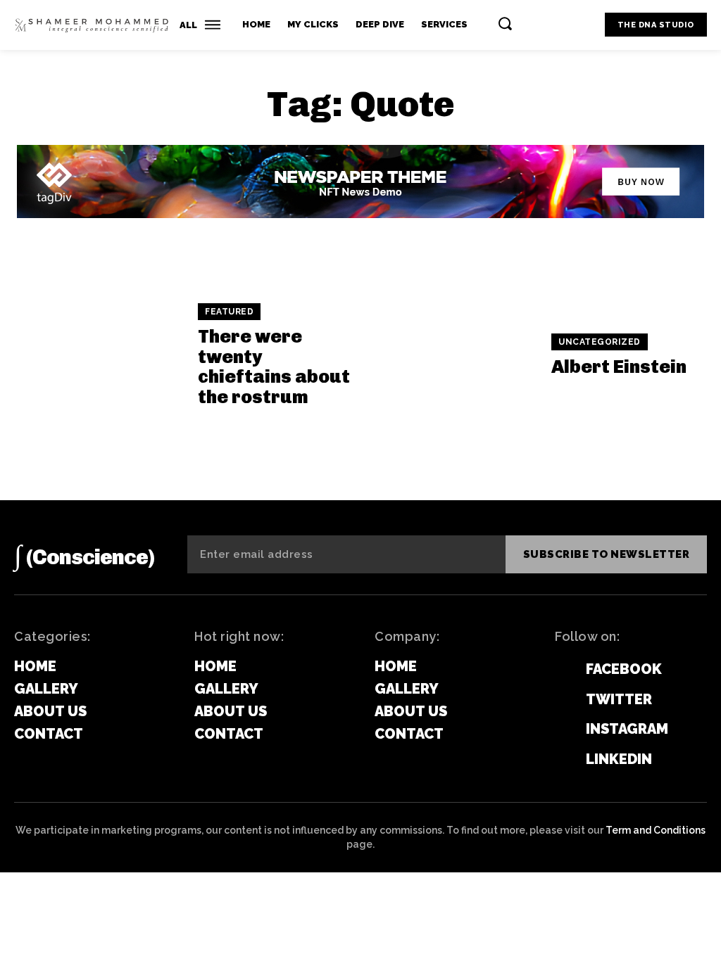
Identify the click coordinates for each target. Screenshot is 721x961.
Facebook (624, 669)
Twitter (619, 699)
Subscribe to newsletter (606, 554)
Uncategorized (599, 342)
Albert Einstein (618, 367)
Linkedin (619, 759)
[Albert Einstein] (452, 355)
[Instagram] (560, 729)
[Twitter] (560, 699)
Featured (229, 312)
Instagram (627, 728)
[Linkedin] (560, 759)
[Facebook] (560, 669)
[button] (505, 23)
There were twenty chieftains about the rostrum (274, 367)
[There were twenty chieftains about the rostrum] (99, 355)
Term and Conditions (656, 830)
